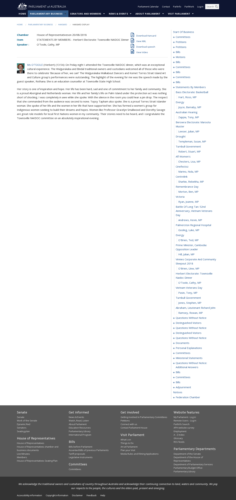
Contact (166, 6)
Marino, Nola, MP (188, 171)
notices (177, 392)
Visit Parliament (179, 13)
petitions (181, 42)
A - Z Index (179, 434)
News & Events (118, 13)
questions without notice (191, 317)
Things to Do (127, 443)
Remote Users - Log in (185, 420)
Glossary (178, 438)
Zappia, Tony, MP (188, 117)
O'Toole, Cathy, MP (189, 282)
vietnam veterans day (189, 287)
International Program (80, 434)
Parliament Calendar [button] (148, 6)
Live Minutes (23, 453)
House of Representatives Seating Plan (37, 460)
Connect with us (129, 424)
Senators (21, 427)
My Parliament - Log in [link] (185, 417)
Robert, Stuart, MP (189, 151)
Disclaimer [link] (77, 495)
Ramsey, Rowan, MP (190, 312)
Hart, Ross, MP (187, 97)
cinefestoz (182, 166)
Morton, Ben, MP (188, 191)
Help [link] (102, 495)
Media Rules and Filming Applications (140, 453)
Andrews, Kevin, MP (190, 220)
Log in (200, 6)
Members (22, 457)
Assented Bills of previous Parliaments (89, 450)
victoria (180, 196)
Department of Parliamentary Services (193, 464)
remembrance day (187, 186)
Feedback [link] (92, 495)
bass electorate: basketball (192, 92)
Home (22, 13)
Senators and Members (85, 13)
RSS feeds (179, 441)
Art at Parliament (129, 446)
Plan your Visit (128, 450)
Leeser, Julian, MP (188, 131)
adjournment (183, 387)
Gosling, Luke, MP (188, 230)
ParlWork (189, 6)
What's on (126, 439)
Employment (180, 431)
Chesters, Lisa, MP (189, 161)
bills (178, 52)
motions (180, 57)
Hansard (62, 24)
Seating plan (23, 431)
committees (183, 37)
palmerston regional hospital (193, 225)
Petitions (125, 420)
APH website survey (184, 427)
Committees (75, 469)
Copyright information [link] (57, 495)
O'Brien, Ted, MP (188, 240)
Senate (20, 417)
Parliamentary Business (46, 13)
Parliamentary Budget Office (188, 467)
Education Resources (80, 427)
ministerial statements (189, 358)
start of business (183, 32)
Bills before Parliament (80, 446)
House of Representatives (30, 443)
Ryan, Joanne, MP (188, 201)
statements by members (191, 87)
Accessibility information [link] (29, 495)
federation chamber (188, 397)
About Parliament (147, 13)
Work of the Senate (27, 420)
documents (182, 343)
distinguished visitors (188, 323)
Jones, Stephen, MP (189, 302)
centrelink (181, 176)
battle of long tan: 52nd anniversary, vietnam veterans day (194, 211)
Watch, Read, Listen (79, 420)
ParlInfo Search (182, 424)
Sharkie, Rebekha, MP (191, 181)
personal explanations (189, 348)
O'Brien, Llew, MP (188, 268)
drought (181, 136)
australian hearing (186, 112)
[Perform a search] (216, 6)
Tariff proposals (77, 453)
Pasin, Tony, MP (187, 292)
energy (180, 102)
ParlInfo (177, 6)
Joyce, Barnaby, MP (189, 107)
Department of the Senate (187, 453)
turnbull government (188, 146)
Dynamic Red (23, 424)
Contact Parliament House (134, 427)
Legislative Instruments (81, 457)
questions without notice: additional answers (191, 365)
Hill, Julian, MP (186, 254)
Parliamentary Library (79, 431)
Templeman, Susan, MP (192, 141)
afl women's (183, 156)
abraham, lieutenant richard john (195, 307)
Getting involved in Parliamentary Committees (144, 417)
